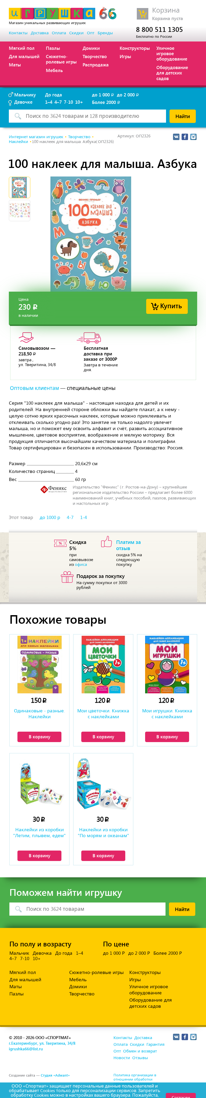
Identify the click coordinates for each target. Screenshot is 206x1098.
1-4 (83, 517)
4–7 (58, 102)
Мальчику (25, 94)
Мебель (54, 70)
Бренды (105, 33)
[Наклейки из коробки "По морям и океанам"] (103, 783)
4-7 (70, 517)
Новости (121, 1057)
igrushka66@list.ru (26, 1048)
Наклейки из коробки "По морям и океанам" (103, 832)
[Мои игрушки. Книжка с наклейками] (167, 664)
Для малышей (24, 56)
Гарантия (155, 1044)
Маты (15, 64)
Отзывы (140, 1057)
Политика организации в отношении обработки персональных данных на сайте (135, 1081)
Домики (91, 48)
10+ (79, 102)
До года (53, 94)
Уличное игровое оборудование (171, 53)
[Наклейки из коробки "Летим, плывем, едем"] (39, 783)
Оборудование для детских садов (172, 72)
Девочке (23, 102)
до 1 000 (103, 94)
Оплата (59, 33)
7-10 (68, 102)
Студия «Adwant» (55, 1075)
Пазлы (53, 48)
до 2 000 (128, 94)
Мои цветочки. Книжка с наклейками (103, 713)
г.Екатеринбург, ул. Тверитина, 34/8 (42, 1043)
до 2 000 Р (139, 953)
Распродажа (96, 64)
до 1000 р (50, 517)
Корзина (166, 10)
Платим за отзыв (128, 544)
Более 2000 (106, 102)
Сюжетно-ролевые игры (61, 59)
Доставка (40, 33)
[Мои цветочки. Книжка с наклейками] (103, 664)
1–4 (48, 102)
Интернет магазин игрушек (36, 136)
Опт (90, 33)
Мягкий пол (22, 48)
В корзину (39, 736)
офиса (81, 564)
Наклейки (18, 141)
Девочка (42, 953)
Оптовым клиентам (34, 388)
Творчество (95, 56)
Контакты (18, 33)
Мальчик (19, 953)
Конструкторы (135, 48)
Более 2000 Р (167, 953)
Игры (125, 56)
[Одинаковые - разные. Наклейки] (39, 664)
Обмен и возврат (140, 1051)
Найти (182, 115)
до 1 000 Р (114, 953)
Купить (171, 305)
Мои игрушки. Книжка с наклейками (167, 713)
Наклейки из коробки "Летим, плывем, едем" (39, 832)
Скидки (76, 33)
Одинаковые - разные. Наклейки (39, 713)
